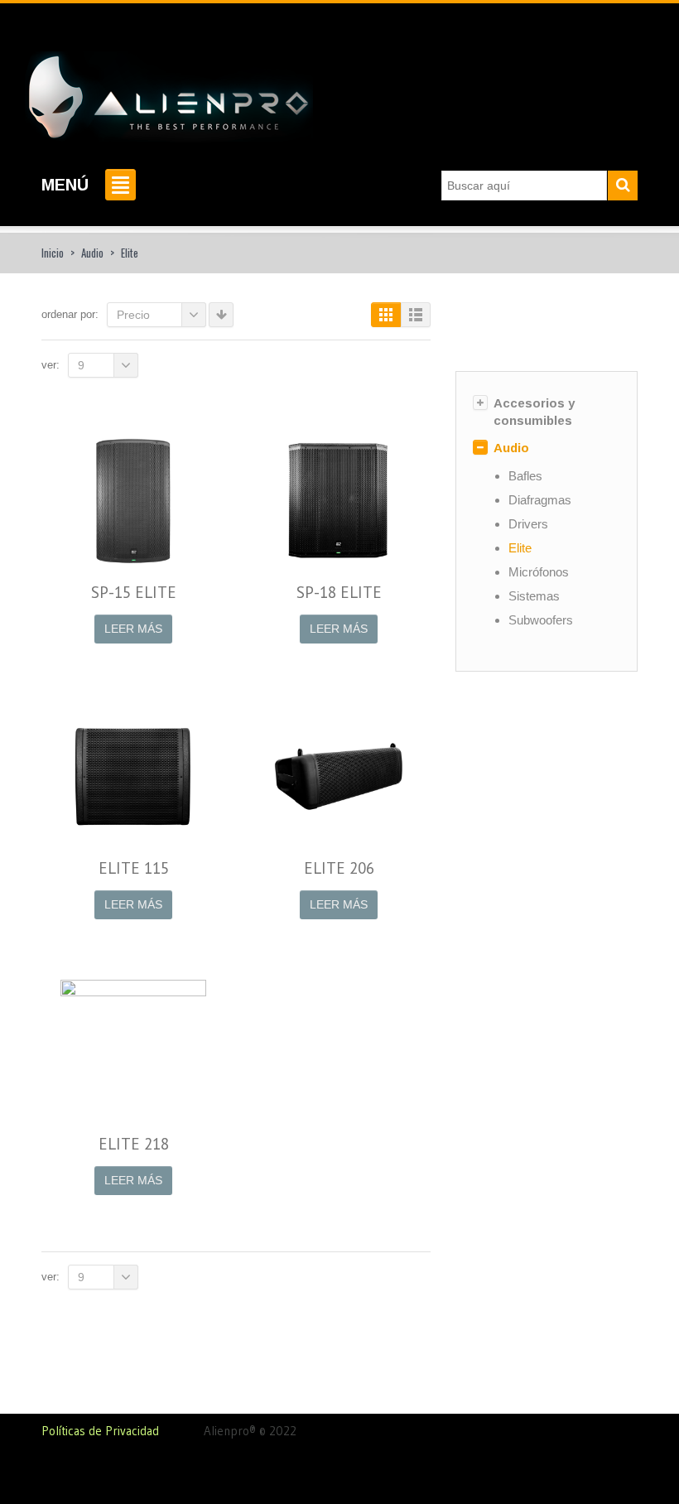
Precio (133, 314)
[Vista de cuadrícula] (386, 314)
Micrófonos (538, 572)
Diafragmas (539, 500)
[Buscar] (623, 185)
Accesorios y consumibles (534, 411)
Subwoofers (540, 620)
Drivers (528, 524)
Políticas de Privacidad (122, 1431)
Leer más (133, 628)
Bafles (525, 476)
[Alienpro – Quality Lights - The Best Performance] (169, 92)
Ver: (50, 365)
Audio (92, 252)
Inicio (52, 252)
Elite (520, 548)
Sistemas (534, 596)
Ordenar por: (70, 314)
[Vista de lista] (416, 314)
